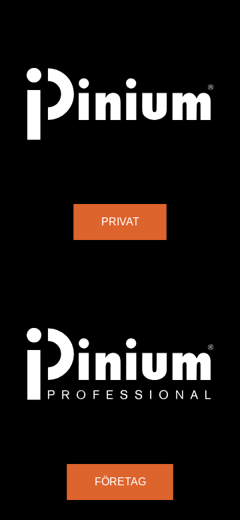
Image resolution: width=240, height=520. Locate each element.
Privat (120, 221)
